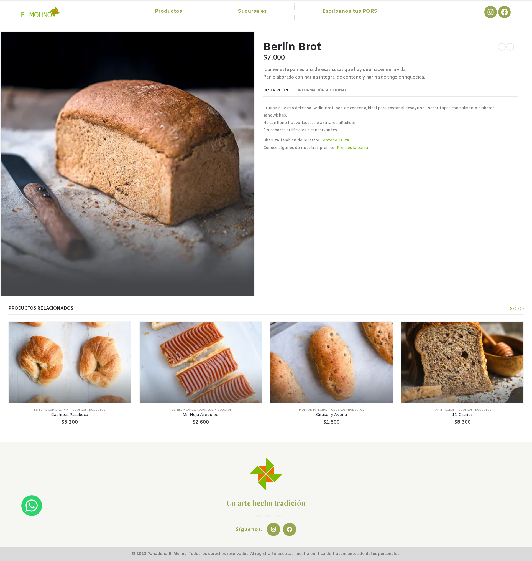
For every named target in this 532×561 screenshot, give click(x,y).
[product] (70, 362)
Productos (168, 11)
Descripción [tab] (275, 90)
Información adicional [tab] (322, 90)
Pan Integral (317, 410)
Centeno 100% (335, 140)
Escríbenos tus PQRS (350, 11)
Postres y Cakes (182, 410)
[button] (511, 308)
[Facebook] (504, 12)
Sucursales (252, 11)
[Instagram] (490, 12)
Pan (66, 410)
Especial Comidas (47, 410)
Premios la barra (352, 148)
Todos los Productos (87, 410)
